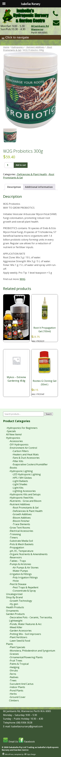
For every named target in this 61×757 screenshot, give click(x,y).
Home (6, 47)
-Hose (15, 580)
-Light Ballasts (20, 481)
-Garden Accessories (20, 630)
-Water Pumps (20, 570)
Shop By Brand (14, 597)
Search (49, 414)
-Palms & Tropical (19, 663)
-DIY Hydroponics (18, 444)
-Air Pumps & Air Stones (25, 567)
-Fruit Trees (15, 660)
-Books (13, 467)
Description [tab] (14, 187)
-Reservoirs (15, 557)
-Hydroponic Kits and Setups (25, 494)
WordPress (8, 754)
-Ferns (12, 674)
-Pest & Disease (17, 584)
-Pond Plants (16, 690)
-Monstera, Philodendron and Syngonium (32, 650)
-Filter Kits (17, 461)
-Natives (13, 677)
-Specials (11, 431)
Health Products (15, 607)
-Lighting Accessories (24, 491)
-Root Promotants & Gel (25, 507)
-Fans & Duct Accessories (26, 457)
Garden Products (15, 614)
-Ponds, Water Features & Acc (25, 624)
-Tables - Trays (17, 560)
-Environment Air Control (23, 447)
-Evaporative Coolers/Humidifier (30, 464)
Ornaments (12, 610)
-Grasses (14, 654)
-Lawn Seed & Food (19, 640)
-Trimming (15, 534)
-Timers (13, 537)
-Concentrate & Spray (24, 590)
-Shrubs (13, 670)
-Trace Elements (21, 524)
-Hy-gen (13, 604)
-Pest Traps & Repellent (25, 587)
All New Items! (14, 434)
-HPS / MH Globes (22, 477)
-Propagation (16, 547)
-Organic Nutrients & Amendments (28, 554)
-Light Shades (19, 484)
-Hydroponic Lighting (21, 471)
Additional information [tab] (39, 187)
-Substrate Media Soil (21, 540)
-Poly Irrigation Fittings (25, 577)
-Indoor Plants (17, 687)
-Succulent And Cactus (21, 683)
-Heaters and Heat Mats (25, 454)
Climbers (14, 700)
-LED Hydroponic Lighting (26, 474)
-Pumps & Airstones (20, 564)
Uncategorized (14, 594)
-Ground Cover (17, 697)
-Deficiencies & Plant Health (31, 174)
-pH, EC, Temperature (21, 551)
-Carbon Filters (20, 451)
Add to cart (21, 165)
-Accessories (16, 441)
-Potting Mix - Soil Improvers (25, 634)
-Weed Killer (15, 627)
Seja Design (31, 754)
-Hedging (14, 667)
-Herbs (13, 693)
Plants (9, 644)
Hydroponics (17, 47)
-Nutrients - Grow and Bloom (25, 501)
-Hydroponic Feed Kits (21, 497)
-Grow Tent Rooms (19, 527)
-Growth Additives (22, 514)
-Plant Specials (17, 647)
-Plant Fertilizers (18, 637)
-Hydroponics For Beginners (21, 428)
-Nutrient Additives (35, 47)
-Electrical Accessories (21, 531)
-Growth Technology (20, 600)
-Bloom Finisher (21, 521)
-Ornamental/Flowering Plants (26, 657)
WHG (22, 279)
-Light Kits (17, 487)
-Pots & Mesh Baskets (21, 544)
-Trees (12, 680)
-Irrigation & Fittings (20, 574)
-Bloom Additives (21, 517)
